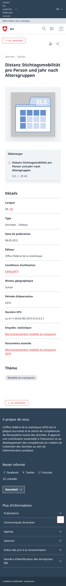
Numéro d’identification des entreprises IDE (28, 561)
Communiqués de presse (19, 522)
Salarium (9, 541)
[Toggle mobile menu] (61, 29)
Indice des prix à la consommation (25, 550)
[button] (60, 519)
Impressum (29, 581)
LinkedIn (12, 479)
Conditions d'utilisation (13, 581)
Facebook (12, 472)
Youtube (47, 472)
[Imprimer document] (50, 43)
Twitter (30, 472)
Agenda (8, 531)
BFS (12, 29)
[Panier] (51, 28)
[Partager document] (57, 43)
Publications (11, 513)
